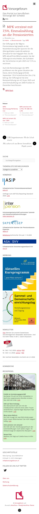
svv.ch (5, 248)
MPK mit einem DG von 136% (9, 119)
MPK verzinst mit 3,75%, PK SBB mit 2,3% (26, 109)
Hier (4, 333)
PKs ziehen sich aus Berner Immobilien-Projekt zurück (19, 145)
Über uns (6, 478)
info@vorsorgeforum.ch (11, 461)
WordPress (14, 505)
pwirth (6, 40)
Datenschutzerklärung (10, 485)
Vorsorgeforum (18, 503)
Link (8, 196)
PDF (23, 350)
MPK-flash (9, 90)
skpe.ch (5, 231)
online (19, 350)
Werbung (6, 482)
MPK (27, 40)
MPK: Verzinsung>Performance (10, 109)
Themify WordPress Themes (26, 505)
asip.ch (5, 190)
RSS (6, 19)
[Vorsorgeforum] (15, 9)
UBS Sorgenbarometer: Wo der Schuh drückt (19, 138)
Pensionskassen (17, 40)
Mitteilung (6, 235)
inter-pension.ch (8, 216)
